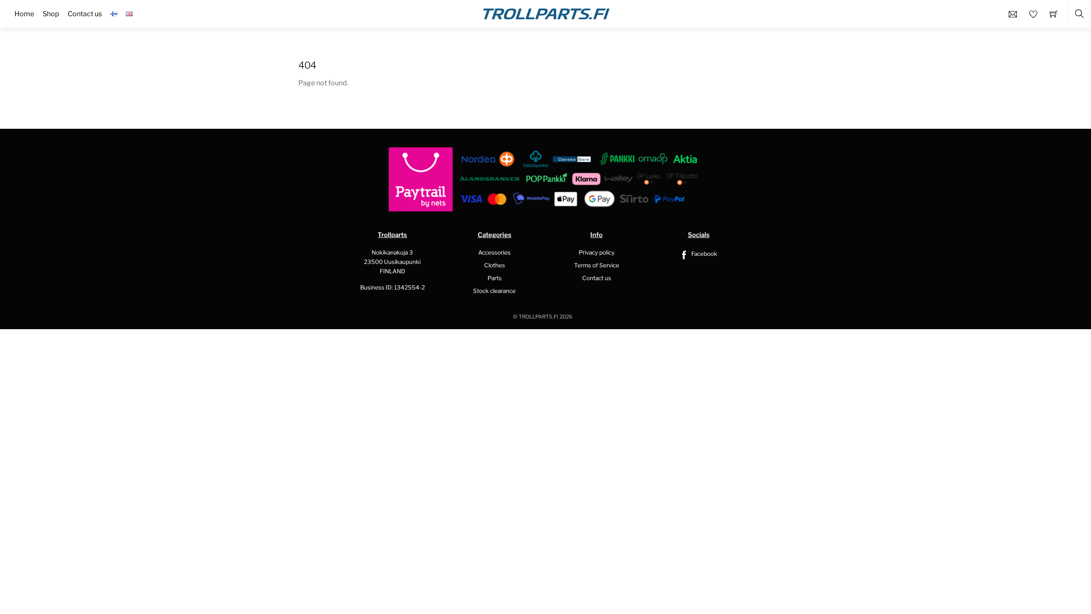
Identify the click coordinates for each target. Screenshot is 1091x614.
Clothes (494, 265)
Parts (495, 278)
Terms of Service (596, 265)
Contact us (596, 278)
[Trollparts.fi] (546, 12)
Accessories (494, 252)
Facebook (703, 253)
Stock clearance (494, 290)
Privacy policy (597, 252)
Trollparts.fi (538, 316)
